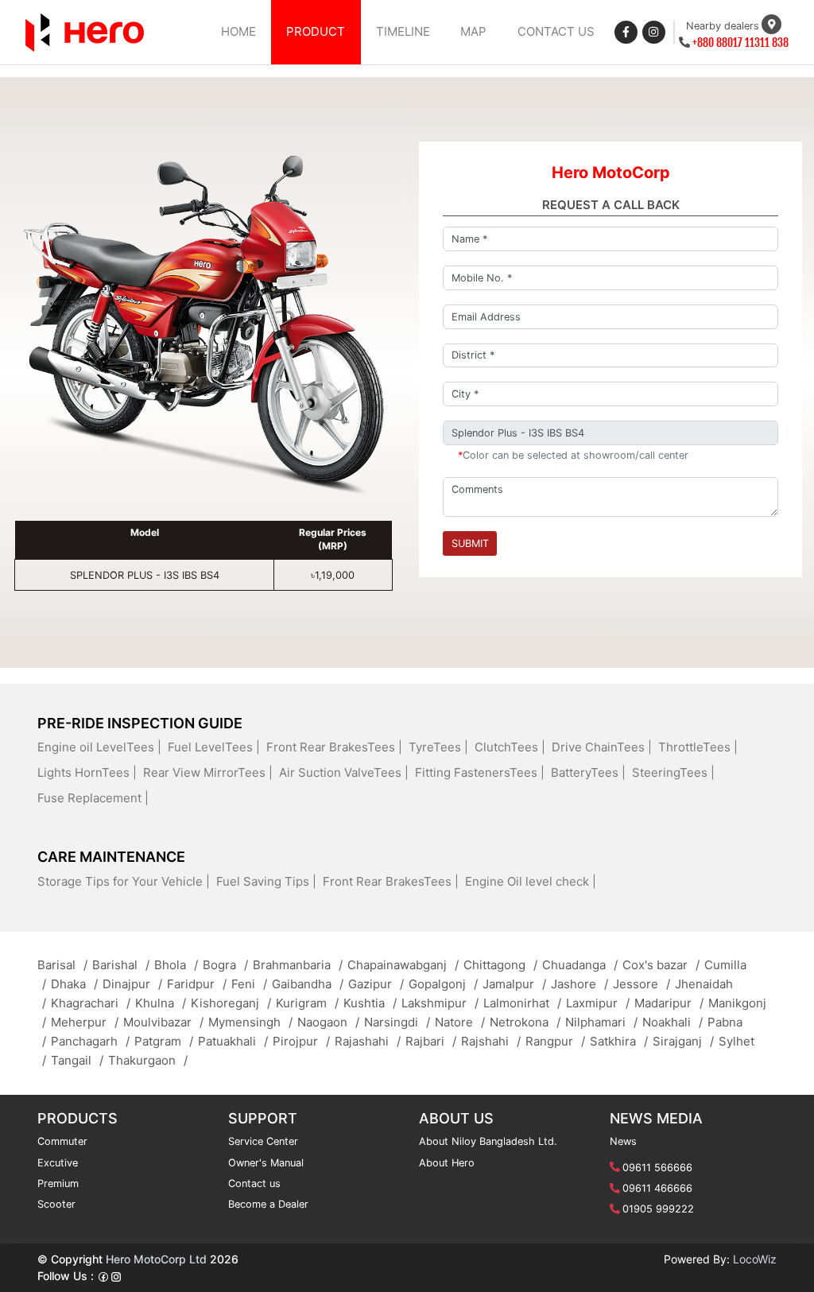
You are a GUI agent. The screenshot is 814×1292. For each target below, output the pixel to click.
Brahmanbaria (298, 964)
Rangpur (555, 1041)
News (623, 1141)
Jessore (641, 983)
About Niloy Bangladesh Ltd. (488, 1141)
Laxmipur (598, 1003)
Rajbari (430, 1041)
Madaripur (669, 1003)
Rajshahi (491, 1041)
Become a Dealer (268, 1204)
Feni (249, 983)
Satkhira (619, 1041)
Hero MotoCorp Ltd (156, 1259)
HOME (238, 31)
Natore (460, 1022)
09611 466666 (657, 1188)
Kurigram (307, 1003)
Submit (470, 543)
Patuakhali (233, 1041)
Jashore (579, 983)
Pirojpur (301, 1041)
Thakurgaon (148, 1060)
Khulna (160, 1003)
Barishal (120, 964)
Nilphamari (601, 1022)
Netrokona (525, 1022)
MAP (473, 31)
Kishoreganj (231, 1003)
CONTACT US (556, 31)
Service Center (263, 1141)
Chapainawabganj (403, 964)
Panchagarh (90, 1041)
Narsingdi (397, 1022)
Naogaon (328, 1022)
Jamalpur (514, 983)
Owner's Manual (266, 1163)
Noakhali (672, 1022)
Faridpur (197, 983)
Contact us (254, 1183)
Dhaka (74, 983)
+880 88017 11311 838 (740, 42)
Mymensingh (250, 1022)
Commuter (62, 1141)
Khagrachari (90, 1003)
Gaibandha (307, 983)
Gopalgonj (443, 983)
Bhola (176, 964)
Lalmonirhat (522, 1003)
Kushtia (370, 1003)
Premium (58, 1183)
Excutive (57, 1163)
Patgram (163, 1041)
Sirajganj (683, 1041)
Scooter (56, 1204)
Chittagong (500, 964)
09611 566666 (657, 1168)
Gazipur (376, 983)
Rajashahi (368, 1041)
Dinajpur (132, 983)
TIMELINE (403, 31)
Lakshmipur (440, 1003)
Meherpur (84, 1022)
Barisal (62, 964)
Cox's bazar (661, 964)
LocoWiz (755, 1259)
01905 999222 (658, 1209)
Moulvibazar (163, 1022)
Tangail (77, 1060)
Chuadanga (580, 964)
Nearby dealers (722, 26)
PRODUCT (315, 31)
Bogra (225, 964)
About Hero (447, 1163)
